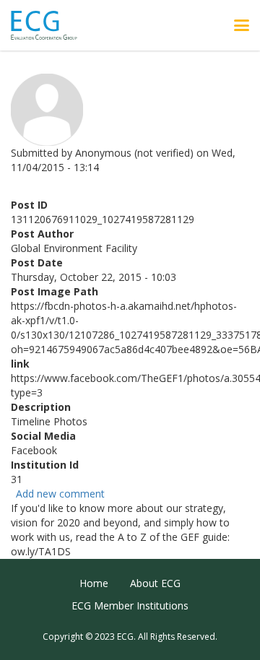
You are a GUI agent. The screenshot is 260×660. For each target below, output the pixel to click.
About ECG (155, 583)
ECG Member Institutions (130, 605)
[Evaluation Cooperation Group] (49, 26)
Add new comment (60, 493)
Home (93, 583)
